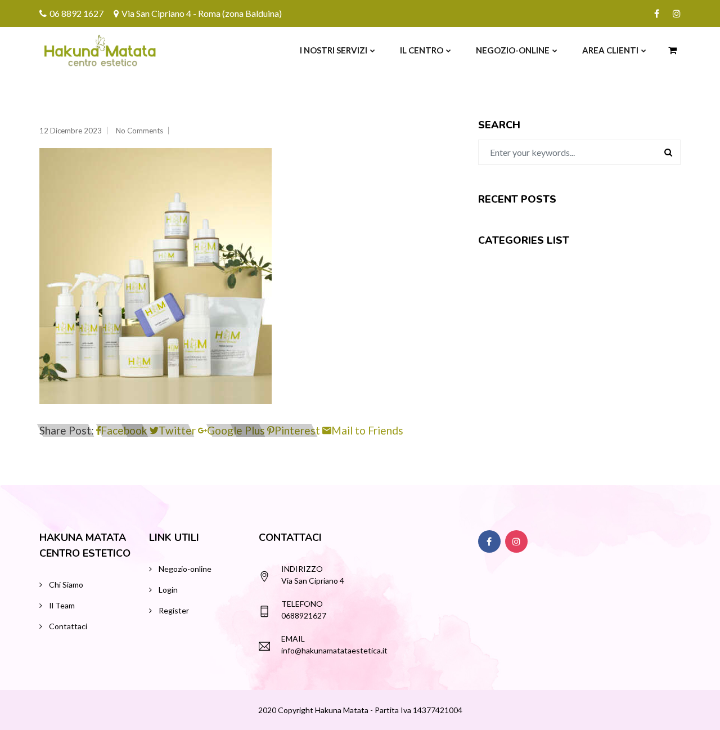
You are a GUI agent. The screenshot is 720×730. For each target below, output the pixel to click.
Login (168, 589)
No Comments (139, 130)
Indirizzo (302, 569)
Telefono (302, 603)
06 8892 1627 (77, 13)
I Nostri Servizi (333, 50)
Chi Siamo (66, 584)
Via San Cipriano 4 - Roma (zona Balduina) (202, 13)
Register (174, 610)
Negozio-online (513, 50)
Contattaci (68, 626)
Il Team (62, 605)
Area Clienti (610, 50)
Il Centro (421, 50)
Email (293, 638)
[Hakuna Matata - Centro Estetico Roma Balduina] (74, 50)
